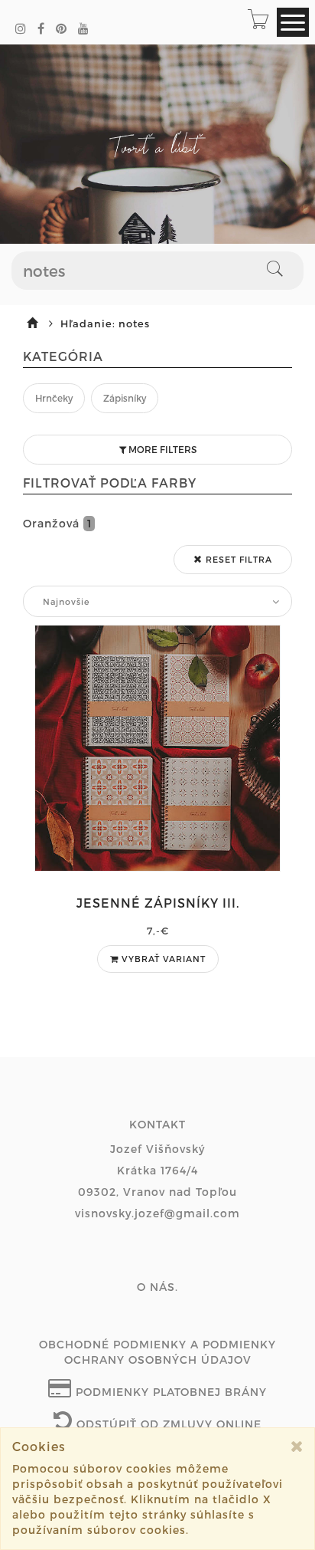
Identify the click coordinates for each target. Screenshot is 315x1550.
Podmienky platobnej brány (169, 1391)
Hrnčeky (54, 397)
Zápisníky (124, 397)
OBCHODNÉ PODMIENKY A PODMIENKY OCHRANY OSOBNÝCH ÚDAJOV (157, 1352)
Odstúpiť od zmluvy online (167, 1423)
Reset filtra (237, 559)
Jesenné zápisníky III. (157, 902)
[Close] (297, 1446)
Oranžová (57, 523)
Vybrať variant (162, 959)
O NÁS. (157, 1286)
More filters (161, 449)
